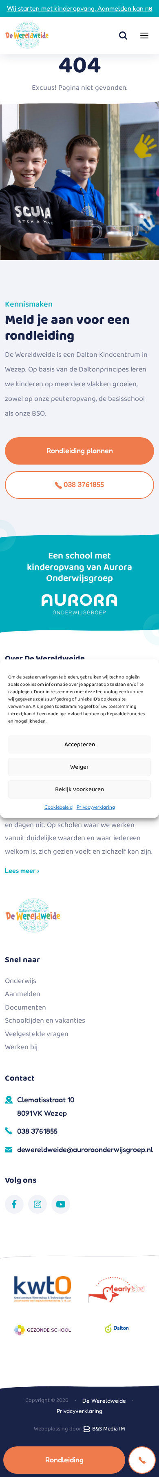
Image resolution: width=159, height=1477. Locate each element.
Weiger (79, 767)
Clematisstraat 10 (45, 1106)
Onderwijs (20, 981)
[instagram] (37, 1204)
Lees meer (21, 870)
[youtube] (60, 1204)
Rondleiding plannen (79, 450)
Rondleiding (64, 1459)
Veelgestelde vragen (36, 1034)
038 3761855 (83, 484)
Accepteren (79, 745)
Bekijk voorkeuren (79, 789)
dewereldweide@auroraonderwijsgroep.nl (85, 1149)
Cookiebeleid (58, 807)
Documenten (25, 1007)
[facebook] (14, 1204)
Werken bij (21, 1047)
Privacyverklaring (96, 807)
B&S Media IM (107, 1428)
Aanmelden (22, 994)
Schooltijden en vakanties (45, 1020)
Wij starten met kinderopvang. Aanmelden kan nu (79, 8)
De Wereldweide (104, 1400)
